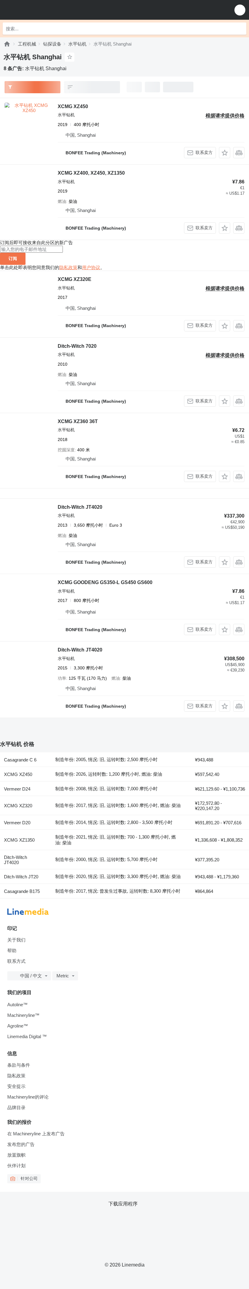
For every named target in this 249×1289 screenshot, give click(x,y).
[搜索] (240, 28)
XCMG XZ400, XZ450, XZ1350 (91, 173)
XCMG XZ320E (74, 279)
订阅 (13, 258)
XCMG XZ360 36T (78, 421)
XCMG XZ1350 (19, 840)
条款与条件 (18, 1065)
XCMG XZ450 (73, 106)
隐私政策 (68, 267)
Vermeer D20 (17, 822)
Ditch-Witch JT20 (21, 876)
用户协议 (91, 267)
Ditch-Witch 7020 (77, 346)
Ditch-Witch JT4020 (80, 507)
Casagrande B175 (22, 891)
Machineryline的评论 (28, 1096)
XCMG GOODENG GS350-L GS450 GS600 (105, 582)
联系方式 (16, 961)
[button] (240, 10)
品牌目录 (16, 1107)
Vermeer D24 (17, 789)
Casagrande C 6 (20, 759)
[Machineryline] (7, 44)
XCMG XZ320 (18, 805)
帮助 (11, 950)
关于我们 (16, 939)
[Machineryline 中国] (42, 10)
